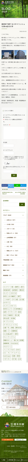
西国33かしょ (8, 340)
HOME (8, 446)
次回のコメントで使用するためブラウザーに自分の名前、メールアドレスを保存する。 (14, 158)
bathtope (7, 356)
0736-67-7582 (14, 400)
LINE (17, 185)
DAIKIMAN (14, 343)
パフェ (13, 337)
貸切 (16, 334)
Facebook (25, 460)
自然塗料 (15, 290)
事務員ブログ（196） (9, 265)
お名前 (5, 142)
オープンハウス (8, 321)
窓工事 (17, 315)
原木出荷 (6, 318)
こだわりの (13, 293)
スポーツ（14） (11, 229)
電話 (4, 460)
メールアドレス (8, 150)
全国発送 (14, 331)
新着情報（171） (7, 275)
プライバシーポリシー (21, 446)
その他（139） (11, 224)
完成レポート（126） (13, 233)
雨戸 (19, 296)
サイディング (12, 312)
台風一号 (6, 328)
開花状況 (18, 328)
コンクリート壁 (8, 287)
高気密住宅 (7, 290)
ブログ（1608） (7, 215)
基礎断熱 (6, 343)
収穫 (12, 328)
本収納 (13, 318)
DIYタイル (7, 303)
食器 (5, 331)
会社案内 (13, 446)
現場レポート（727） (13, 251)
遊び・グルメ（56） (12, 255)
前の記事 (6, 189)
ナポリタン (7, 359)
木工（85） (10, 246)
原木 (22, 287)
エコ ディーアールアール (12, 353)
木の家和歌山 (18, 309)
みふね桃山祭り (8, 334)
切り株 (14, 359)
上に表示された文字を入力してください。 (14, 167)
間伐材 (22, 290)
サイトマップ (23, 447)
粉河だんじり (8, 309)
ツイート (11, 186)
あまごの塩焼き (8, 315)
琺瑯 (13, 356)
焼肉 (19, 312)
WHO (18, 350)
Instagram (18, 460)
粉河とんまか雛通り (10, 296)
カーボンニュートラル (10, 325)
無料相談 (12, 407)
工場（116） (10, 242)
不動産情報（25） (8, 260)
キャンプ (6, 337)
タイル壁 (15, 299)
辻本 (19, 359)
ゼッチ (6, 293)
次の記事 (22, 189)
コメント (6, 125)
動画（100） (6, 270)
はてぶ (23, 185)
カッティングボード (10, 306)
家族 (18, 356)
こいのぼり (7, 299)
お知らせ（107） (11, 220)
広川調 (22, 299)
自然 (5, 312)
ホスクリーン (8, 347)
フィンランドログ (9, 350)
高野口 (17, 287)
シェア (5, 185)
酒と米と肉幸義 (19, 340)
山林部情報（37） (12, 237)
